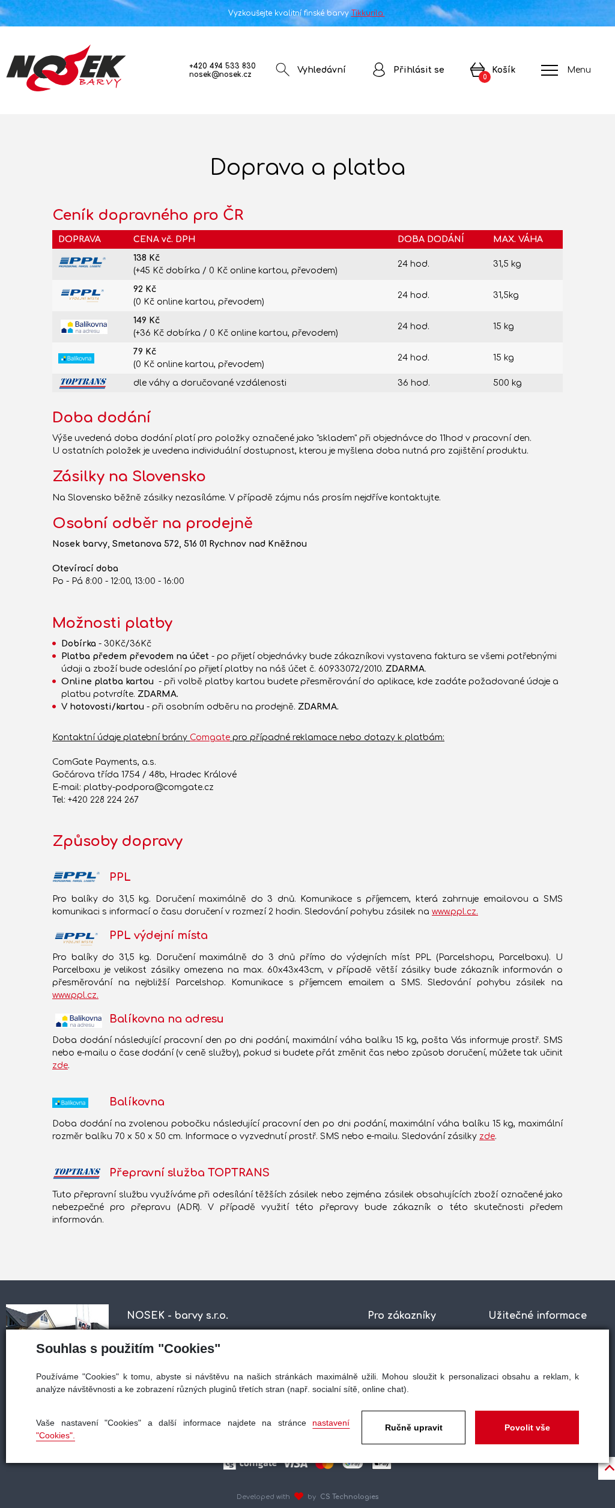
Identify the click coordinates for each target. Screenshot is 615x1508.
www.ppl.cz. (455, 911)
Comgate (210, 737)
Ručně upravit (414, 1427)
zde (60, 1065)
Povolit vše (527, 1427)
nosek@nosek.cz (220, 74)
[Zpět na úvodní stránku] (66, 67)
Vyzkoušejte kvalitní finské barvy (306, 13)
